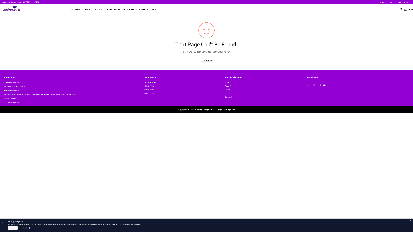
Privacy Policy (149, 93)
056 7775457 (27, 2)
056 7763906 (20, 86)
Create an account (403, 2)
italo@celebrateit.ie (14, 2)
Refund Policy (149, 90)
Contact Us (229, 97)
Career (227, 90)
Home (227, 82)
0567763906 (37, 2)
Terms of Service (150, 82)
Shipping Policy (149, 86)
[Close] (411, 221)
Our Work (228, 93)
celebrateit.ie (198, 110)
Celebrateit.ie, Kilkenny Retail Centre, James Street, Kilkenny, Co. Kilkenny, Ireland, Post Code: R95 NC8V (41, 94)
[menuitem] (75, 9)
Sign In (391, 2)
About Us (228, 86)
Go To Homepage (207, 60)
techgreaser (230, 110)
